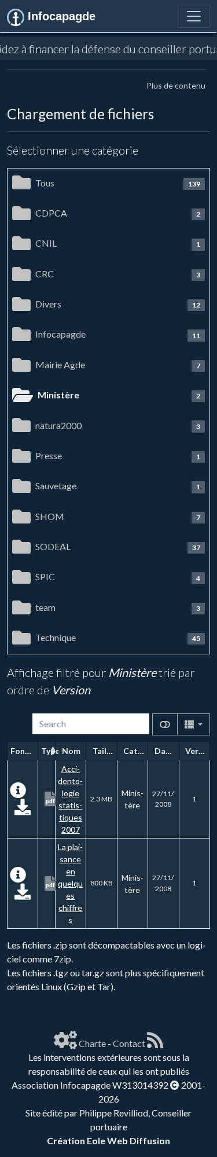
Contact (129, 1043)
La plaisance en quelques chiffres (70, 883)
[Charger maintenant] (22, 810)
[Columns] (193, 724)
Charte (92, 1043)
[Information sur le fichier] (18, 793)
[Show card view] (165, 724)
